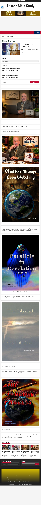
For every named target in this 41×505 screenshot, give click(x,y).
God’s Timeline (4, 473)
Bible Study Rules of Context (30, 469)
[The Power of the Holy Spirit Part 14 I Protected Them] (6, 447)
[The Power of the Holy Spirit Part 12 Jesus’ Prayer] (25, 447)
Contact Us (24, 475)
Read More (24, 54)
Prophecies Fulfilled (16, 479)
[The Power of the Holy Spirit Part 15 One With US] (34, 447)
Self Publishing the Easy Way (7, 477)
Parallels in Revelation (5, 481)
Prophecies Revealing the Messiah (25, 481)
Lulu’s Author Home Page (20, 121)
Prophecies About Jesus (14, 481)
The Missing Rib (34, 477)
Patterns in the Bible (11, 473)
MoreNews (24, 484)
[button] (2, 33)
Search (23, 461)
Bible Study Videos (28, 479)
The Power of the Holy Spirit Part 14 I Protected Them (11, 68)
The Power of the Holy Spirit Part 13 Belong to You (10, 70)
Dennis (4, 455)
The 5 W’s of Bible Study (33, 471)
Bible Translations (18, 475)
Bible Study (4, 471)
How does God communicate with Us (8, 475)
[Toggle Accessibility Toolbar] (2, 7)
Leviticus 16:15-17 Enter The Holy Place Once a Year (11, 49)
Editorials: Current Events (6, 479)
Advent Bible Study (20, 5)
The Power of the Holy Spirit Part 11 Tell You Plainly (10, 77)
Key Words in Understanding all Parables (21, 471)
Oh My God (22, 479)
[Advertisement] (20, 24)
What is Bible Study (10, 471)
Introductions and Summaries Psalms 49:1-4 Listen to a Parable (26, 473)
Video (38, 32)
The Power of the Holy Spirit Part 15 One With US (10, 75)
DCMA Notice (11, 469)
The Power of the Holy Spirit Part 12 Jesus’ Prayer (10, 73)
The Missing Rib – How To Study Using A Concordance (22, 477)
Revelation (34, 479)
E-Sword (28, 475)
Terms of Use (22, 469)
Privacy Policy (17, 469)
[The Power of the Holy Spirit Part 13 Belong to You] (16, 447)
